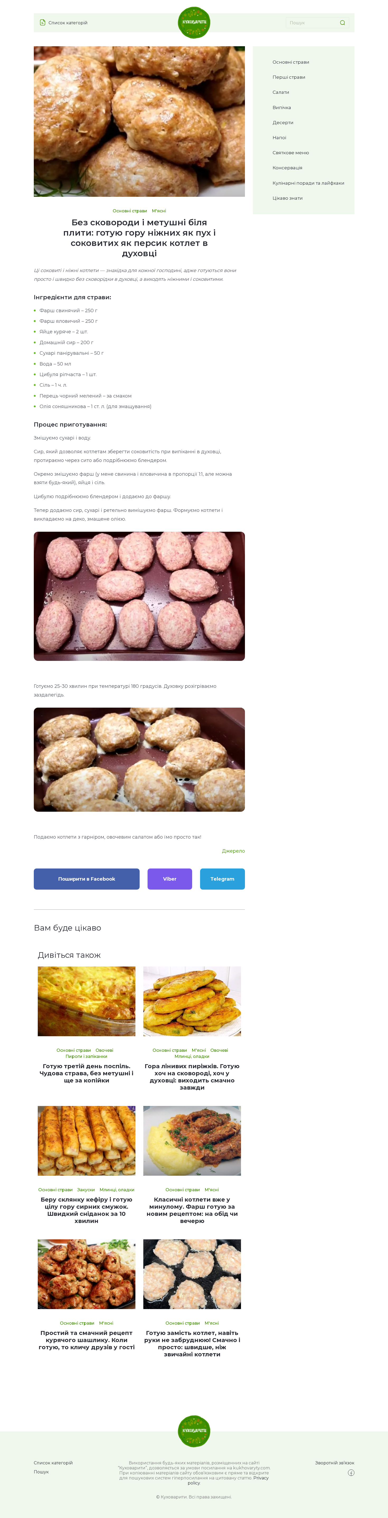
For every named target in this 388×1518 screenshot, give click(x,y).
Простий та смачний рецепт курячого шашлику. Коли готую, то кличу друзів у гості (87, 1340)
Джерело (233, 851)
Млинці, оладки (192, 1056)
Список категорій (68, 22)
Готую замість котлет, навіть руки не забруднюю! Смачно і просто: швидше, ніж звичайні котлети (192, 1343)
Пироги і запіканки (86, 1056)
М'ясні (159, 210)
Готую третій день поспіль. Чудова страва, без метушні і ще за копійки (86, 1073)
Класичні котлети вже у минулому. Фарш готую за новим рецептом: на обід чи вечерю (192, 1210)
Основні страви (130, 210)
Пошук (41, 1471)
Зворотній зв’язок (334, 1462)
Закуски (86, 1189)
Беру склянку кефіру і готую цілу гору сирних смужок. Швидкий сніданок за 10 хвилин (86, 1210)
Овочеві (104, 1050)
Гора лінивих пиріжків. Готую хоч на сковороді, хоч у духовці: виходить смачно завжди (192, 1077)
